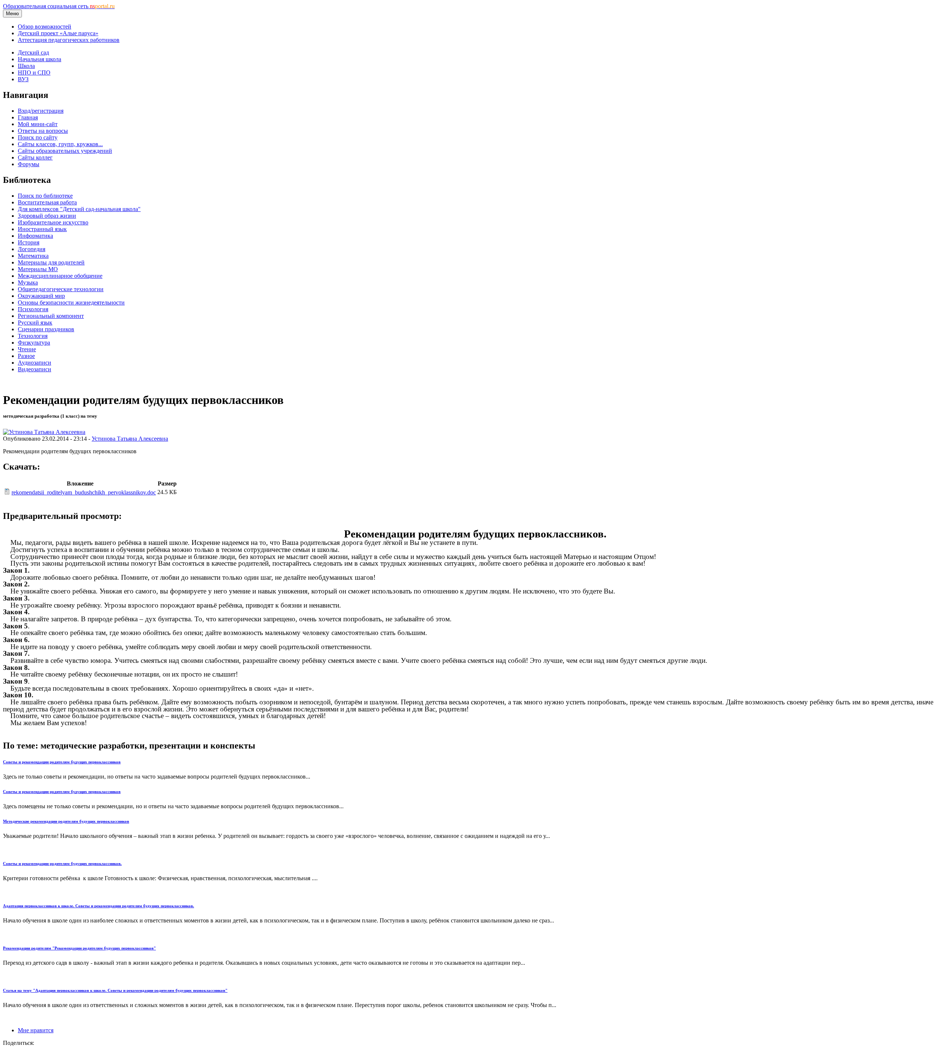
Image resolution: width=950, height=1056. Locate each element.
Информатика (35, 236)
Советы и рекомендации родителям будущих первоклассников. (62, 863)
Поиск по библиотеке (45, 196)
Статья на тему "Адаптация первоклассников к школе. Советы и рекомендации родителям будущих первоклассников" (115, 990)
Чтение (27, 349)
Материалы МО (38, 269)
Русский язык (35, 322)
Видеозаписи (34, 369)
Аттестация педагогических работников (68, 40)
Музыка (28, 282)
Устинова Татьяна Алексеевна (130, 438)
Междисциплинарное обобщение (60, 276)
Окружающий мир (41, 296)
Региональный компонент (51, 316)
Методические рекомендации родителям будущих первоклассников (66, 821)
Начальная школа (39, 59)
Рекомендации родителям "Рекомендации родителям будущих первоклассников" (79, 948)
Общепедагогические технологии (61, 289)
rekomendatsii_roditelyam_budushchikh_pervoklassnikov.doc (84, 492)
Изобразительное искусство (53, 222)
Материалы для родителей (51, 262)
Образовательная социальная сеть (59, 6)
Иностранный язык (42, 229)
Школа (26, 66)
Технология (33, 336)
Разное (26, 356)
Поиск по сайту (38, 137)
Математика (33, 256)
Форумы (28, 164)
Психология (33, 309)
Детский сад (33, 52)
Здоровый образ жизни (47, 216)
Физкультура (34, 342)
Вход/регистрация (40, 111)
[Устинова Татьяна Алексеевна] (44, 432)
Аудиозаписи (34, 362)
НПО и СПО (34, 72)
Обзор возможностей (44, 26)
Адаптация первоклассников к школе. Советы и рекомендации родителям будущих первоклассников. (98, 906)
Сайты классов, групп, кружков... (60, 144)
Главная (28, 117)
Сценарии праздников (46, 329)
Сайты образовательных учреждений (65, 151)
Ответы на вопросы (43, 131)
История (28, 242)
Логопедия (31, 249)
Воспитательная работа (47, 202)
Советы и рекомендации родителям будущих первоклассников (62, 762)
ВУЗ (23, 79)
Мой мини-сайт (38, 124)
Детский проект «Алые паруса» (58, 33)
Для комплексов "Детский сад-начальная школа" (79, 209)
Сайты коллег (35, 157)
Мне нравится (35, 1030)
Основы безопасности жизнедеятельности (71, 302)
